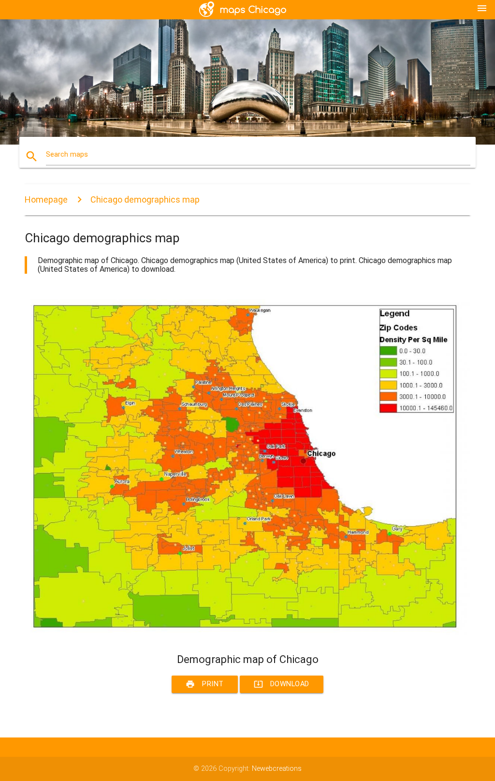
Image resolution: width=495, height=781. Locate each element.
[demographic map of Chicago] (247, 636)
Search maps (67, 154)
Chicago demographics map (145, 199)
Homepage (46, 199)
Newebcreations (277, 769)
